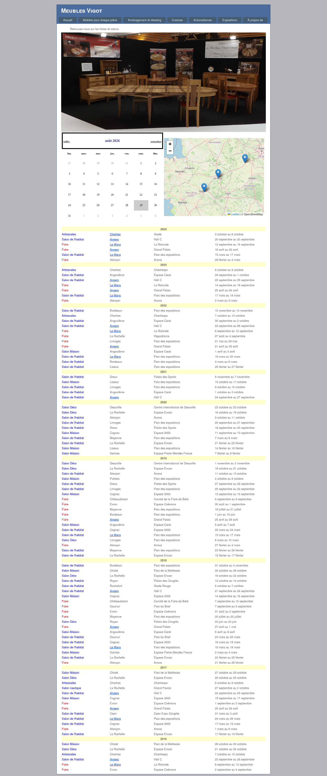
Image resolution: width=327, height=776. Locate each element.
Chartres (115, 234)
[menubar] (163, 20)
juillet (66, 141)
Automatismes (203, 20)
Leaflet (234, 214)
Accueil (67, 20)
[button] (218, 173)
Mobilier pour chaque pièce (100, 20)
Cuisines (177, 20)
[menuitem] (68, 20)
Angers (114, 239)
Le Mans (115, 244)
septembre (156, 141)
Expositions (229, 20)
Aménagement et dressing (144, 20)
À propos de (255, 20)
